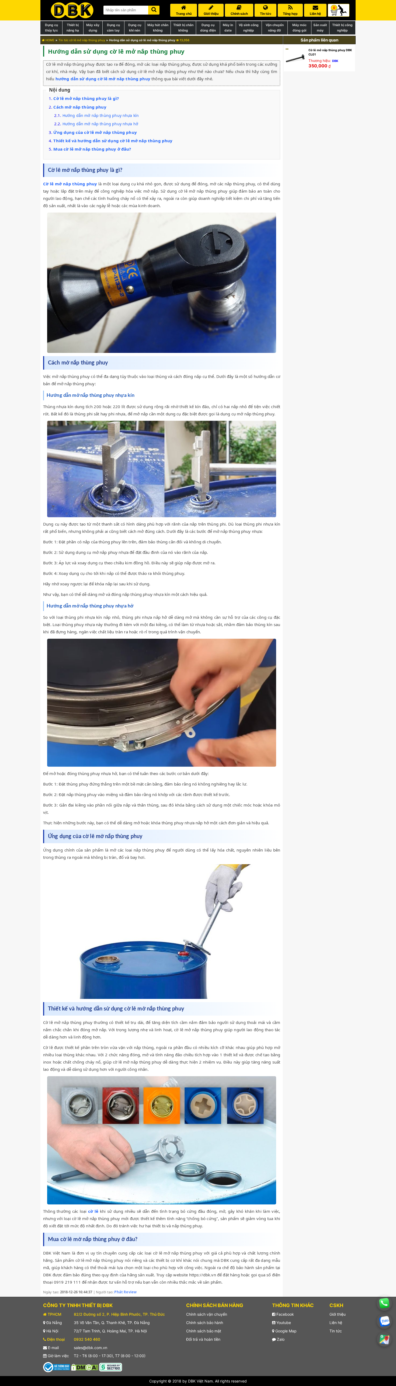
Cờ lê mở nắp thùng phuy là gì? (86, 98)
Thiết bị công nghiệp (342, 27)
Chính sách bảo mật (203, 1331)
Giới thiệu (337, 1314)
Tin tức (335, 1331)
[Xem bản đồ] (384, 1339)
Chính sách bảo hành (204, 1322)
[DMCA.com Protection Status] (84, 1366)
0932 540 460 (87, 1339)
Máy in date (228, 27)
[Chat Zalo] (384, 1321)
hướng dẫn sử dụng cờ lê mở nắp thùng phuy (102, 78)
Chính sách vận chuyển (206, 1314)
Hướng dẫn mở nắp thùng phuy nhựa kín (100, 115)
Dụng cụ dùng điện (208, 27)
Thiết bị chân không (183, 27)
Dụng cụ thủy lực (51, 27)
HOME (49, 40)
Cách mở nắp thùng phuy (79, 107)
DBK (335, 61)
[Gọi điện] (384, 1303)
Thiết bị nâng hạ (73, 27)
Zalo (280, 1339)
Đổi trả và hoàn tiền (203, 1339)
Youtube (283, 1322)
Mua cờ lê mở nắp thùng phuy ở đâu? (92, 149)
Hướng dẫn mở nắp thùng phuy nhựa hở (100, 123)
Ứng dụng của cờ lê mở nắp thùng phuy (95, 132)
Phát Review (125, 1292)
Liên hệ (335, 1322)
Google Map (285, 1331)
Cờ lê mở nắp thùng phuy (70, 183)
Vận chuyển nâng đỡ (275, 27)
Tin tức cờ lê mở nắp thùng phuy (81, 40)
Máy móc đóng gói (299, 27)
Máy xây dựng (92, 27)
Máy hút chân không (157, 27)
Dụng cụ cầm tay (113, 27)
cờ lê (93, 1211)
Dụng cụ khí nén (134, 27)
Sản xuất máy (320, 27)
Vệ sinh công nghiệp (249, 27)
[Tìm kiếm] (153, 9)
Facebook (284, 1314)
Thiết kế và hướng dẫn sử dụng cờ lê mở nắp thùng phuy (112, 140)
